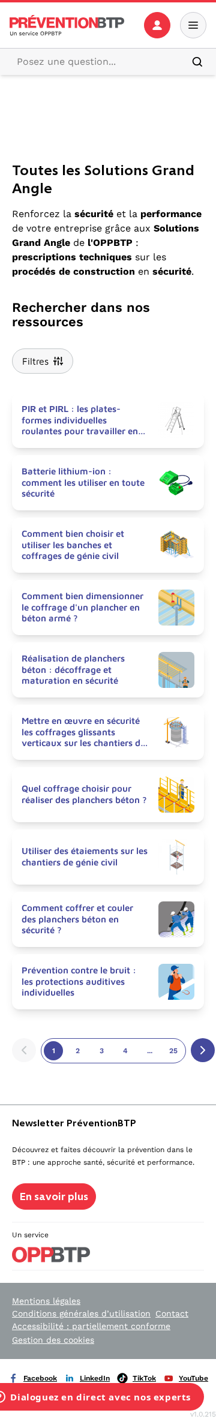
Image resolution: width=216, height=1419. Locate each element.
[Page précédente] (24, 1050)
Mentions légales (46, 1301)
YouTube (193, 1378)
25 (173, 1051)
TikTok (144, 1378)
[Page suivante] (203, 1050)
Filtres (35, 361)
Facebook (40, 1378)
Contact (171, 1313)
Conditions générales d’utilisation (81, 1313)
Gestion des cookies (53, 1340)
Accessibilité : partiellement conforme (91, 1326)
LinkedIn (95, 1378)
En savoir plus (54, 1196)
